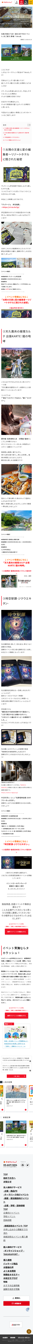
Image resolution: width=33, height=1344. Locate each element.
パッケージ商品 (10, 1263)
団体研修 (7, 1220)
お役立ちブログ (10, 1278)
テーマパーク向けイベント (16, 1194)
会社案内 (5, 1337)
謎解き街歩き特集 (11, 1289)
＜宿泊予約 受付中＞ (16, 308)
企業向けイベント (11, 1212)
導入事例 (7, 1260)
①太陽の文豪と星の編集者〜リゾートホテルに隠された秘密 (17, 129)
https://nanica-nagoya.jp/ (9, 792)
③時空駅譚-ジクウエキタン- (12, 137)
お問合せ (21, 3)
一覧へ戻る (16, 1076)
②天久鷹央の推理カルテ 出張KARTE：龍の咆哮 (16, 133)
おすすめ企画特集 (11, 1285)
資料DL (16, 3)
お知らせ (7, 1181)
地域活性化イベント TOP (16, 1225)
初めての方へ (9, 1178)
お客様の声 (8, 1267)
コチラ (7, 289)
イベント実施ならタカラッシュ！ (12, 140)
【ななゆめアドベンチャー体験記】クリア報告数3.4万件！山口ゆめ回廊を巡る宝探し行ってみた (16, 1059)
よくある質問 (9, 1271)
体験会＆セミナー (11, 1274)
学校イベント (9, 1216)
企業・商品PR (10, 1191)
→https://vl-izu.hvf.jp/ (10, 207)
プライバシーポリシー (24, 1337)
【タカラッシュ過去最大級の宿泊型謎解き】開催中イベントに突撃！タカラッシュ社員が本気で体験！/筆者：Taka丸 (16, 1068)
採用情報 (12, 1337)
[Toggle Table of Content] (28, 125)
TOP (5, 1174)
